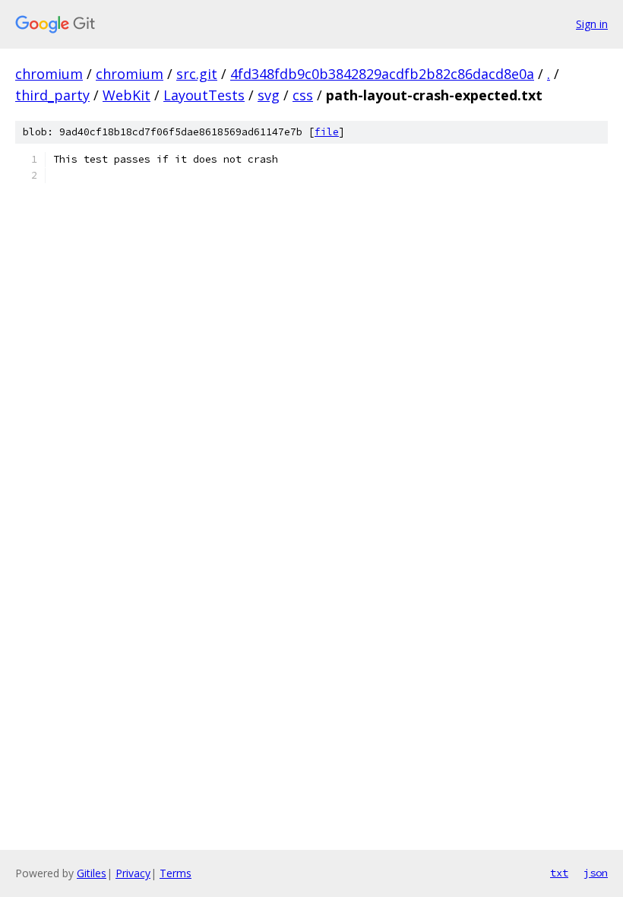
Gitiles (91, 873)
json (595, 873)
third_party (52, 95)
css (303, 95)
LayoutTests (204, 95)
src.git (196, 74)
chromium (49, 74)
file (327, 131)
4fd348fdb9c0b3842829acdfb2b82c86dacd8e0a (382, 74)
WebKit (126, 95)
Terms (175, 873)
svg (269, 95)
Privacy (132, 873)
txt (559, 873)
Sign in (592, 24)
